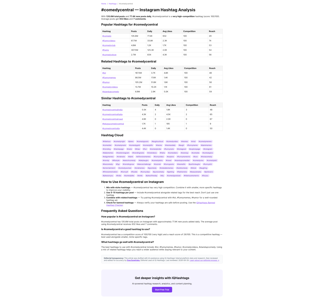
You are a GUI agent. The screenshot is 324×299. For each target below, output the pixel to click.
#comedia (195, 153)
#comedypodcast (174, 176)
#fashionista (182, 172)
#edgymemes (108, 157)
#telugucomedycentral (113, 123)
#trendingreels (138, 153)
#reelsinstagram (122, 153)
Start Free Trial (162, 289)
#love (195, 157)
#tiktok (193, 168)
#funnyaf (124, 172)
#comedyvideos (110, 87)
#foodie (134, 172)
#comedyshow (109, 54)
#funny (105, 50)
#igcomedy (152, 168)
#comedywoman (124, 168)
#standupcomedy (110, 91)
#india (118, 176)
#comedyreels (120, 145)
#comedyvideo (172, 141)
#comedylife (148, 145)
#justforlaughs (194, 164)
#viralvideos (152, 153)
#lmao (137, 149)
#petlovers (208, 172)
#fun (145, 149)
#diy (162, 176)
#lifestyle (116, 160)
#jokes (131, 141)
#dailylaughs (143, 160)
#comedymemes (205, 141)
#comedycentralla (111, 128)
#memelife (181, 164)
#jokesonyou (108, 176)
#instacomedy (206, 157)
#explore (170, 157)
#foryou (205, 176)
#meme (159, 145)
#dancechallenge (144, 164)
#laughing (203, 168)
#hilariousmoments (191, 176)
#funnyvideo (159, 157)
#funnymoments (183, 157)
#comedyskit (212, 160)
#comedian (107, 145)
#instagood (181, 149)
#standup (184, 153)
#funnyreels (169, 149)
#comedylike (129, 176)
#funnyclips (145, 172)
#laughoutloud (157, 141)
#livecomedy (108, 164)
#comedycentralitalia (112, 114)
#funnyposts (169, 164)
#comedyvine (198, 160)
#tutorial (157, 164)
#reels (129, 149)
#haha (162, 153)
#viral (193, 141)
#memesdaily (170, 145)
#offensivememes (143, 157)
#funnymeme (192, 145)
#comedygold (134, 145)
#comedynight (119, 141)
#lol (104, 73)
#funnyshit (207, 164)
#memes (184, 141)
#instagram (207, 149)
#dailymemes (108, 153)
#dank (130, 157)
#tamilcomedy (182, 168)
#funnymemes (109, 77)
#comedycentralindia (112, 109)
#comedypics (207, 153)
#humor (106, 82)
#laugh (181, 145)
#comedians (173, 153)
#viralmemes (140, 168)
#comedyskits (157, 160)
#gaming (170, 172)
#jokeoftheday (151, 176)
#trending (107, 149)
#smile (140, 176)
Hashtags (113, 4)
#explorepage (194, 149)
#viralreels (121, 157)
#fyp (118, 164)
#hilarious (106, 141)
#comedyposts (142, 141)
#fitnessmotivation (110, 172)
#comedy (106, 36)
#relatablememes (166, 168)
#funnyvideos (108, 40)
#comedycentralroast (112, 119)
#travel (168, 160)
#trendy (106, 160)
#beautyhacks (195, 172)
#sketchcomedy (129, 160)
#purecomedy (158, 172)
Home (103, 4)
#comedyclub (108, 45)
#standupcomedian (182, 160)
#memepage (119, 149)
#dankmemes (206, 145)
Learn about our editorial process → (204, 260)
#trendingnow (128, 164)
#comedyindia (155, 149)
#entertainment (109, 168)
